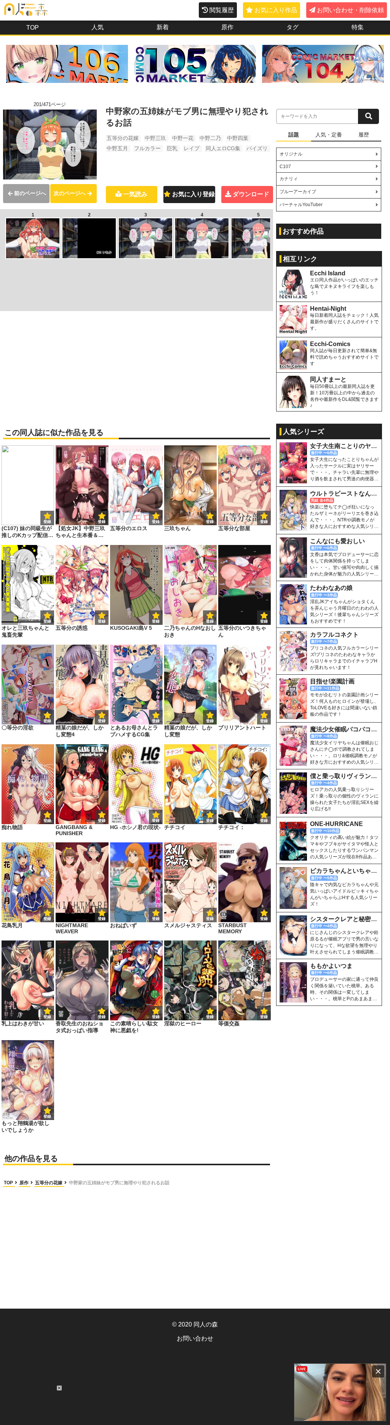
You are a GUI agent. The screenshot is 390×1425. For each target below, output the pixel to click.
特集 (358, 27)
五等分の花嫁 (123, 138)
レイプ (192, 148)
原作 (227, 27)
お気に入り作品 (275, 10)
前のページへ (30, 193)
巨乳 (172, 148)
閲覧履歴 (221, 10)
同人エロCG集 (223, 148)
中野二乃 (210, 138)
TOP (32, 27)
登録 (101, 521)
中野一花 (182, 138)
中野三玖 (155, 138)
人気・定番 (328, 135)
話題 (293, 135)
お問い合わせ (195, 1338)
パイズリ (257, 148)
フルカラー (147, 148)
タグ (292, 27)
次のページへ (70, 193)
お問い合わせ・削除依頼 (350, 10)
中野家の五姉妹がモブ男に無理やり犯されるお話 (119, 1182)
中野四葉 (237, 138)
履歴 (363, 135)
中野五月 (117, 148)
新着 (163, 27)
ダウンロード (251, 194)
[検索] (368, 116)
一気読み (135, 194)
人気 (97, 27)
